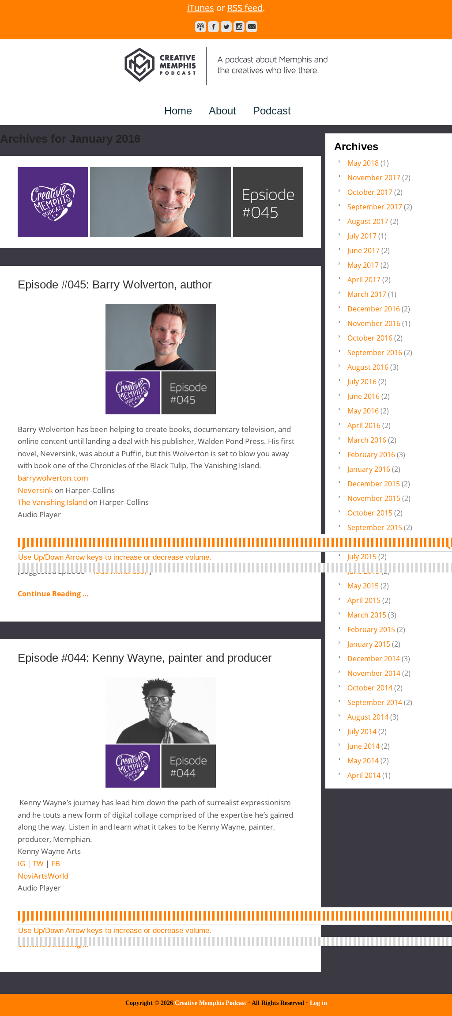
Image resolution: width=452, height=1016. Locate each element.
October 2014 (369, 688)
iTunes (200, 8)
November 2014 (373, 673)
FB (55, 863)
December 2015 (373, 484)
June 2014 (363, 746)
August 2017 (367, 221)
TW (39, 863)
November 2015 (373, 498)
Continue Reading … (53, 594)
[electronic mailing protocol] (251, 26)
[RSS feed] (200, 26)
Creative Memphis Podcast (226, 65)
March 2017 (366, 294)
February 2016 (371, 454)
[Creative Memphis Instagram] (239, 26)
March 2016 (366, 440)
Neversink (36, 490)
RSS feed (245, 8)
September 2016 (374, 352)
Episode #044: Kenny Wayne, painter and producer (145, 658)
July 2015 (362, 556)
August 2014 (367, 717)
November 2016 (373, 323)
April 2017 (363, 279)
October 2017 (369, 192)
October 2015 (369, 513)
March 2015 (366, 615)
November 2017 (373, 177)
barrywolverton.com (53, 478)
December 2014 (373, 658)
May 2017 (363, 265)
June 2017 (363, 250)
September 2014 (374, 702)
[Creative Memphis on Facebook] (213, 26)
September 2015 (374, 527)
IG (22, 863)
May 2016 (363, 411)
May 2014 (363, 761)
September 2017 (374, 207)
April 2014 (363, 775)
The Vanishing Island (52, 502)
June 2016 (363, 396)
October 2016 (369, 338)
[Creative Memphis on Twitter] (226, 26)
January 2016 (368, 469)
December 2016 (373, 309)
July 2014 (362, 731)
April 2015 (363, 600)
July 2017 (362, 236)
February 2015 (371, 629)
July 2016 (362, 382)
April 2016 (363, 425)
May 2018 (363, 163)
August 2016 (367, 367)
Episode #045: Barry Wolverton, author (115, 284)
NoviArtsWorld (43, 876)
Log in (318, 1003)
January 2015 (368, 644)
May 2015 (363, 586)
